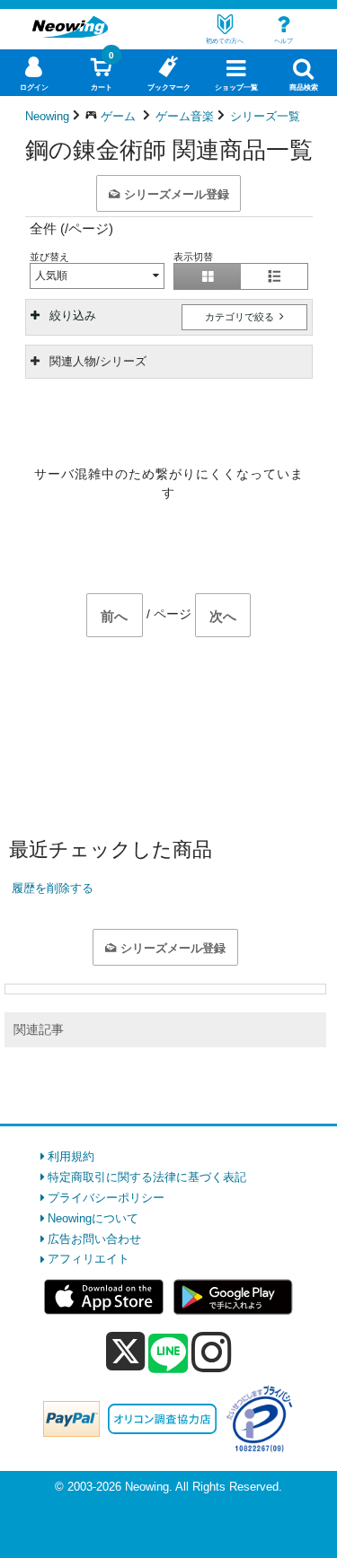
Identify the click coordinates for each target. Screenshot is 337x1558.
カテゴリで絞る (241, 316)
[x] (125, 1352)
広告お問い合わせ (94, 1239)
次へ (222, 616)
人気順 (51, 275)
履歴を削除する (52, 888)
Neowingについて (93, 1218)
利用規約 (71, 1156)
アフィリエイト (88, 1258)
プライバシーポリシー (106, 1197)
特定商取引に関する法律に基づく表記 (147, 1177)
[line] (168, 1354)
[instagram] (211, 1351)
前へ (114, 616)
